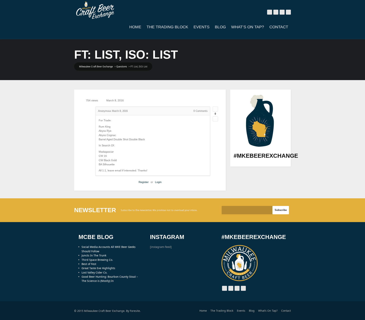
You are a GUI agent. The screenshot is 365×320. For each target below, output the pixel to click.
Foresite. (135, 311)
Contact (278, 27)
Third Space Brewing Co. (97, 260)
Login (158, 182)
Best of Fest (89, 264)
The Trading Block (167, 27)
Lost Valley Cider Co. (94, 272)
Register (144, 182)
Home (135, 27)
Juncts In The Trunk (94, 255)
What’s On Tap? (247, 27)
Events (201, 27)
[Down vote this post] (215, 118)
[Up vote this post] (215, 109)
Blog (220, 27)
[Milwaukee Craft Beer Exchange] (95, 10)
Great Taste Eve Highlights (98, 268)
